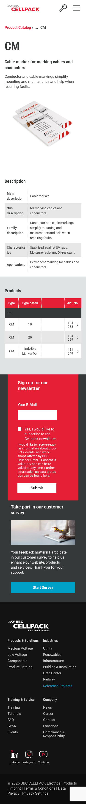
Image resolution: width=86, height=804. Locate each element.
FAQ (11, 720)
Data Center (52, 673)
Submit (37, 488)
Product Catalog (18, 27)
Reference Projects (57, 686)
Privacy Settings (35, 793)
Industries (50, 640)
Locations (50, 726)
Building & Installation (59, 667)
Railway (49, 679)
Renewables (52, 655)
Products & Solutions (23, 640)
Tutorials (14, 714)
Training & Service (21, 699)
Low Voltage (17, 655)
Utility (47, 648)
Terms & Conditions (39, 788)
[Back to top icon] (76, 794)
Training (14, 707)
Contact (49, 720)
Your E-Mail (27, 405)
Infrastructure (53, 661)
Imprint (15, 788)
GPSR (12, 726)
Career (48, 714)
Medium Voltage (20, 648)
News (47, 707)
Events (13, 732)
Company (50, 699)
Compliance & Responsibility (54, 734)
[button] (43, 313)
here (46, 475)
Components (17, 661)
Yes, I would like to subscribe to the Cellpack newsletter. (40, 434)
